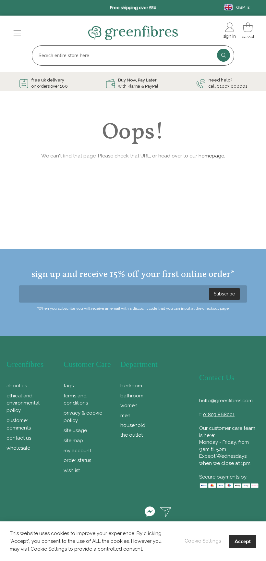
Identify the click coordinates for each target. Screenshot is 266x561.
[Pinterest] (114, 512)
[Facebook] (96, 512)
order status (77, 460)
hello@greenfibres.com (226, 401)
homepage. (212, 156)
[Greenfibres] (133, 34)
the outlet (131, 435)
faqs (69, 386)
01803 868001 (232, 86)
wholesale (18, 448)
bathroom (131, 396)
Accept (243, 541)
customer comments (18, 424)
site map (73, 440)
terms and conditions (76, 399)
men (125, 415)
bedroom (131, 386)
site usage (75, 430)
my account (77, 451)
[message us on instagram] (166, 512)
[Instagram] (133, 512)
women (129, 405)
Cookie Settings (203, 541)
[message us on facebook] (149, 512)
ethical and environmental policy (23, 403)
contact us (18, 438)
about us (16, 386)
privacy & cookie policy (83, 416)
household (132, 425)
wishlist (72, 470)
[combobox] (133, 55)
